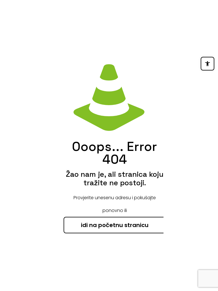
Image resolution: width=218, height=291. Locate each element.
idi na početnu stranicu (114, 225)
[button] (207, 63)
